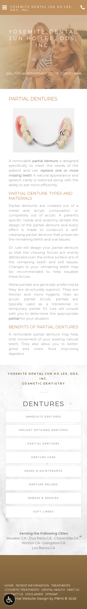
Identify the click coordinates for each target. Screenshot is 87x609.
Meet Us (73, 589)
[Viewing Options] (9, 600)
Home (9, 585)
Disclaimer (34, 594)
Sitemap (51, 594)
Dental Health (53, 589)
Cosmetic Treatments (21, 589)
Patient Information (32, 585)
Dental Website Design (29, 599)
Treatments (60, 585)
